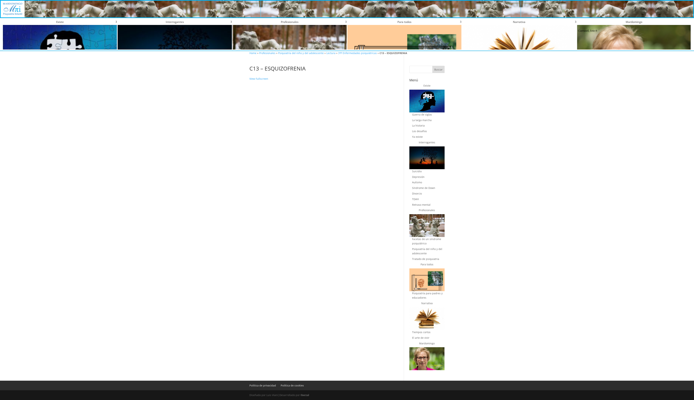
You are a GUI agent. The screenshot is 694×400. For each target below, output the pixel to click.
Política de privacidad (262, 385)
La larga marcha (422, 120)
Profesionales (267, 53)
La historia (418, 125)
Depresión (418, 177)
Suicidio (417, 171)
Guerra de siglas (422, 114)
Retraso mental (421, 204)
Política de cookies (292, 385)
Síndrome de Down (423, 188)
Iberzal (305, 395)
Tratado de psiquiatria (425, 259)
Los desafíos (419, 131)
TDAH (415, 199)
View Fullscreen (258, 78)
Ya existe (417, 136)
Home (252, 53)
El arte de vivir (420, 337)
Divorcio (417, 193)
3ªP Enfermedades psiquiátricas (357, 53)
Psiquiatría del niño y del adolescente (301, 53)
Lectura (330, 53)
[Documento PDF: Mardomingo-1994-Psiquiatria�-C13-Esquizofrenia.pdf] (321, 204)
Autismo (417, 182)
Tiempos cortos (421, 332)
